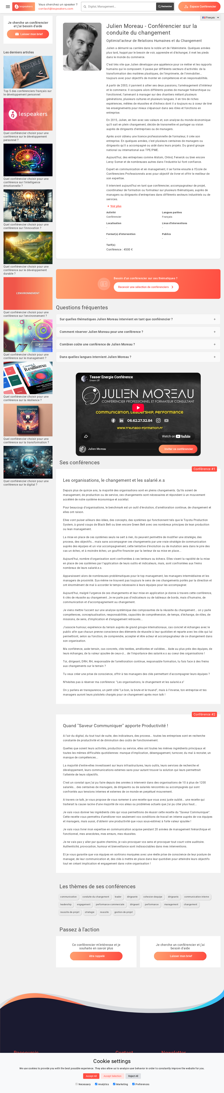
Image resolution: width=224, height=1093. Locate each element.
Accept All (91, 1076)
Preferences (142, 1084)
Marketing (122, 1084)
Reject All (133, 1076)
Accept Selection (112, 1076)
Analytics (103, 1084)
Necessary (85, 1084)
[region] (138, 414)
